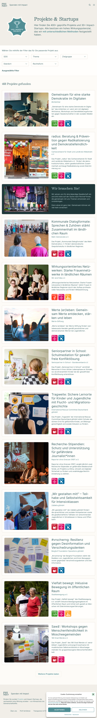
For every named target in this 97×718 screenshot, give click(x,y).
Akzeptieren (59, 710)
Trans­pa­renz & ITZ (39, 711)
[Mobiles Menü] (94, 5)
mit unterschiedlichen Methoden (61, 31)
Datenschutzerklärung (54, 702)
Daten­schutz (68, 714)
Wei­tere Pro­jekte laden (48, 674)
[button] (93, 694)
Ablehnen (83, 710)
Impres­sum (76, 714)
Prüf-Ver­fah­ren (25, 711)
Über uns (13, 711)
